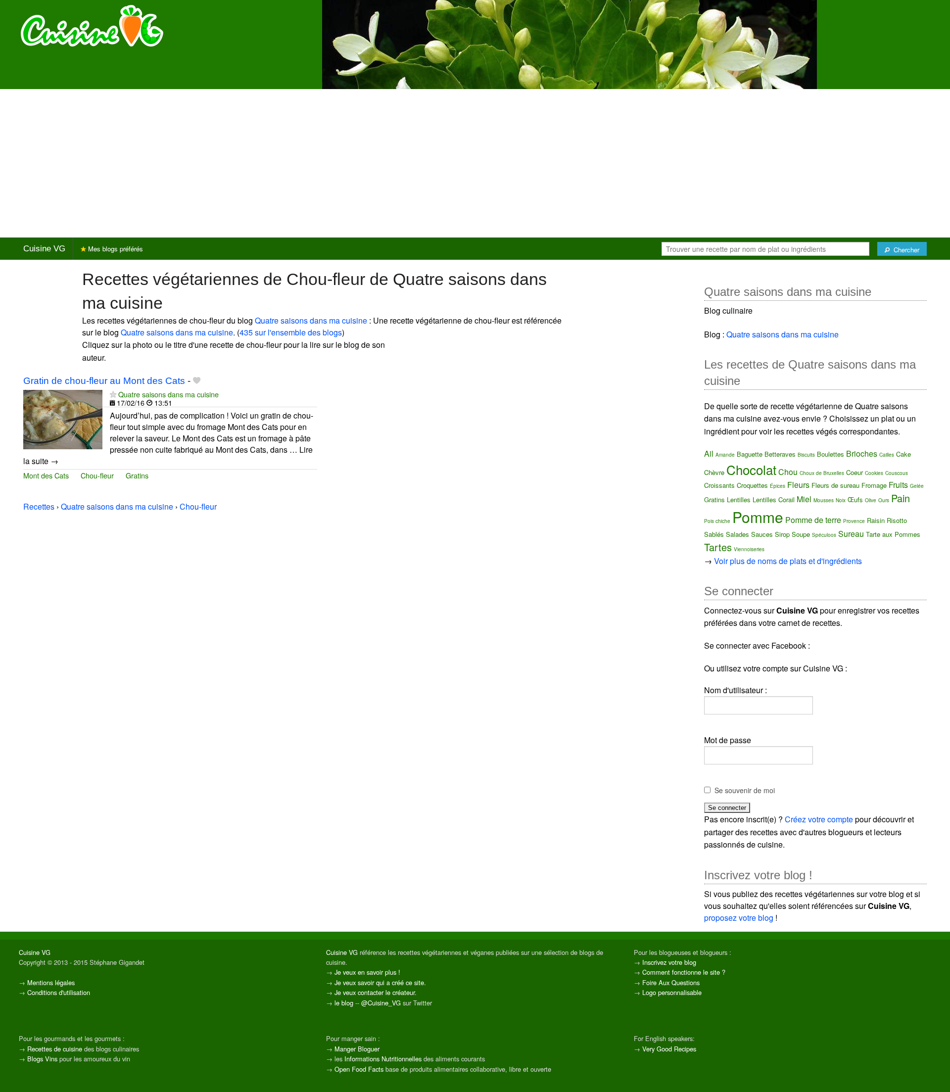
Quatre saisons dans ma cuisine (311, 320)
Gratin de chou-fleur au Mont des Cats (104, 381)
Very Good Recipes (669, 1048)
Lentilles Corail (774, 499)
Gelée (917, 485)
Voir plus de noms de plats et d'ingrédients (788, 561)
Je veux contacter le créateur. (375, 992)
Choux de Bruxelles (822, 473)
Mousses (823, 500)
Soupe (801, 534)
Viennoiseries (749, 549)
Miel (804, 499)
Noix (841, 500)
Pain (900, 498)
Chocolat (751, 469)
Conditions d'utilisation (58, 992)
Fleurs (798, 484)
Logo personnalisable (672, 992)
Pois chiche (717, 521)
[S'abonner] (113, 394)
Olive (870, 500)
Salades (737, 534)
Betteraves (780, 454)
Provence (854, 521)
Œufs (855, 499)
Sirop (782, 534)
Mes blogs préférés (114, 248)
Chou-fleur (97, 475)
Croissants (719, 485)
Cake (903, 454)
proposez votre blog (738, 917)
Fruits (898, 484)
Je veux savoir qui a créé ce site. (380, 982)
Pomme (757, 516)
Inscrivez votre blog (669, 962)
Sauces (762, 534)
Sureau (851, 533)
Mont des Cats (46, 475)
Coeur (854, 472)
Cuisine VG (44, 248)
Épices (777, 485)
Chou (788, 471)
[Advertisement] (475, 163)
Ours (883, 500)
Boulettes (830, 454)
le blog (343, 1002)
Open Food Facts (358, 1069)
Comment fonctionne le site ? (683, 972)
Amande (725, 454)
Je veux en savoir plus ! (367, 972)
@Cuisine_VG (381, 1002)
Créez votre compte (819, 819)
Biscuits (806, 454)
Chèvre (714, 472)
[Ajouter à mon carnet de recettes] (196, 381)
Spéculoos (824, 534)
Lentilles (739, 499)
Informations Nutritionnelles (383, 1058)
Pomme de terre (813, 519)
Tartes (718, 547)
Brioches (861, 453)
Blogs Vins (42, 1058)
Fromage (874, 485)
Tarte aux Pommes (893, 534)
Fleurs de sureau (835, 485)
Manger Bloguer (357, 1048)
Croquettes (752, 485)
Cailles (886, 454)
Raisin (876, 520)
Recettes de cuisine (54, 1048)
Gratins (137, 475)
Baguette (749, 454)
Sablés (714, 534)
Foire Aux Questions (671, 982)
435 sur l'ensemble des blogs (290, 332)
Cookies (874, 473)
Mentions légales (51, 982)
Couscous (896, 473)
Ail (708, 453)
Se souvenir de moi (744, 790)
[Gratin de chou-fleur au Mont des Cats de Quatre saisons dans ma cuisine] (62, 418)
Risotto (897, 520)
